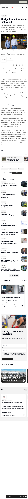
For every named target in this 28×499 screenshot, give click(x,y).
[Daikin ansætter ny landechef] (14, 251)
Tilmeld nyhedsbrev (7, 358)
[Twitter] (19, 65)
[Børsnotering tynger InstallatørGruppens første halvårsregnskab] (14, 242)
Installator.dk (10, 60)
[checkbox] (2, 354)
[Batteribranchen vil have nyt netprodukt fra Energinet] (14, 259)
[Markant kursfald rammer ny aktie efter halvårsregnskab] (14, 223)
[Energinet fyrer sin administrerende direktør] (14, 213)
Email (3, 347)
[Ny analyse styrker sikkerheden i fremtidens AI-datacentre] (14, 184)
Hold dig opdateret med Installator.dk (16, 496)
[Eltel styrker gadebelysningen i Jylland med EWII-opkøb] (14, 232)
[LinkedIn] (16, 65)
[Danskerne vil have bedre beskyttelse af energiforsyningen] (14, 268)
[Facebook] (13, 65)
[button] (26, 154)
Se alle (23, 280)
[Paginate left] (2, 296)
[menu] (26, 7)
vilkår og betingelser (10, 354)
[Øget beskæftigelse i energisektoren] (14, 204)
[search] (23, 7)
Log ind (16, 2)
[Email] (22, 65)
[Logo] (7, 7)
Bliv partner (23, 2)
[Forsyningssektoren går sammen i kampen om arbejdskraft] (14, 194)
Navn (3, 342)
